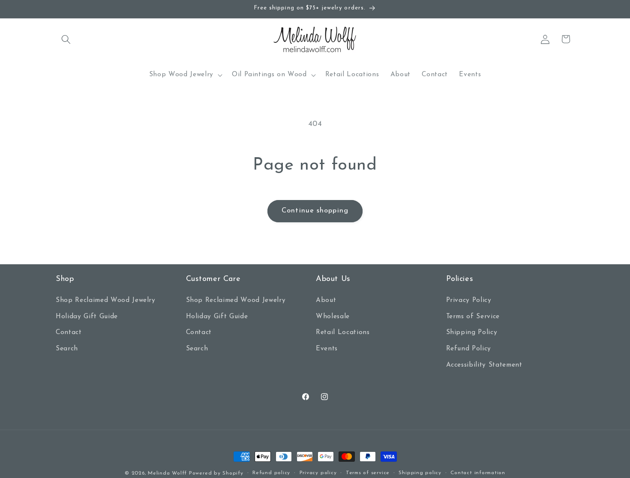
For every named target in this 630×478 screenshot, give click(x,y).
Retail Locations (343, 332)
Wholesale (333, 316)
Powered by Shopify (216, 473)
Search (67, 348)
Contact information (477, 472)
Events (327, 348)
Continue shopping (315, 210)
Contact (69, 332)
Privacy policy (318, 472)
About (326, 300)
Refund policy (271, 472)
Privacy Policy (469, 300)
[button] (66, 39)
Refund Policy (469, 348)
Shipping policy (420, 472)
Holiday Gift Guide (87, 316)
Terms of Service (473, 316)
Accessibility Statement (484, 364)
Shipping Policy (472, 332)
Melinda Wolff (167, 473)
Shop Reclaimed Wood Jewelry (106, 300)
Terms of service (368, 472)
